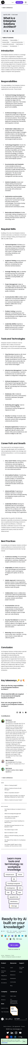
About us (3, 999)
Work (12, 955)
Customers (13, 971)
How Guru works (3, 971)
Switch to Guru (4, 1008)
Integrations (4, 975)
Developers (13, 978)
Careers (3, 996)
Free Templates (5, 1012)
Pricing (2, 967)
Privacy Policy (5, 1042)
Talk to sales (19, 2)
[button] (25, 2)
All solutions (4, 983)
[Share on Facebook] (13, 31)
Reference (7, 955)
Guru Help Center (21, 968)
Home (2, 955)
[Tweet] (10, 31)
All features (3, 979)
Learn (11, 967)
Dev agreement (16, 1026)
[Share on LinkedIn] (7, 31)
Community (13, 982)
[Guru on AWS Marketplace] (14, 1010)
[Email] (4, 31)
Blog (11, 985)
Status (20, 972)
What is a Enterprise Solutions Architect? (11, 957)
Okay (24, 1041)
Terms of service (7, 1026)
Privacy (23, 1026)
